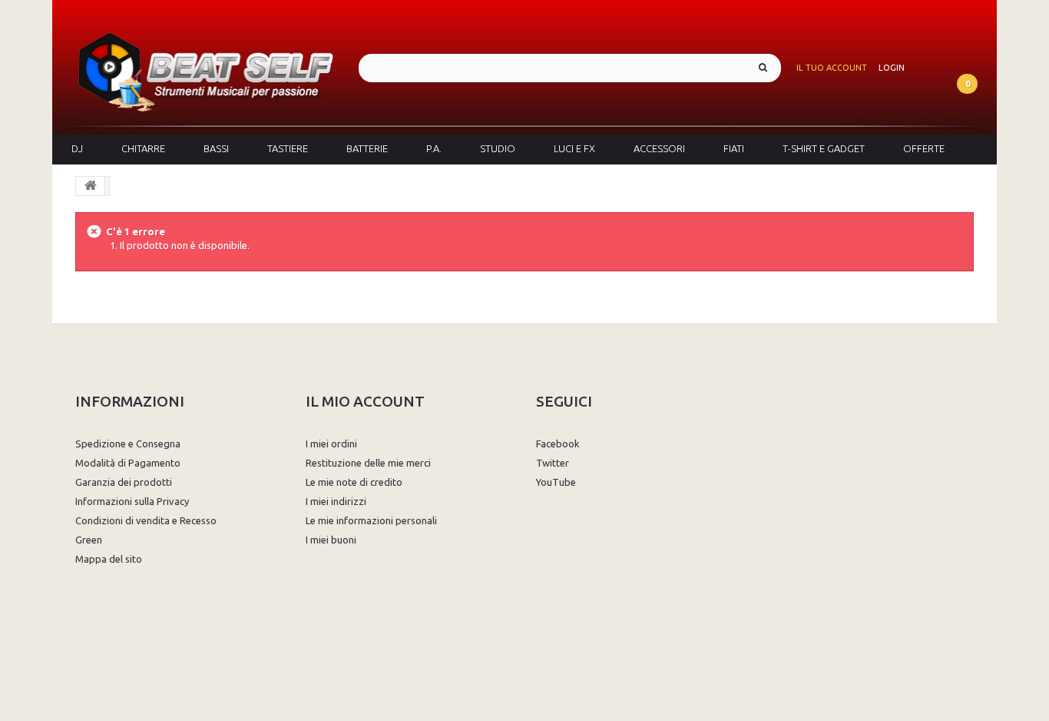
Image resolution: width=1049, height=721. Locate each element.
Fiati (733, 148)
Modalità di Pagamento (127, 462)
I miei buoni (331, 539)
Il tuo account (831, 67)
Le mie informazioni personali (371, 520)
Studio (497, 148)
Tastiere (287, 148)
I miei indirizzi (336, 501)
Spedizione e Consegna (127, 443)
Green (88, 539)
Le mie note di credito (354, 482)
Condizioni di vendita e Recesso (146, 520)
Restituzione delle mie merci (368, 462)
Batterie (367, 148)
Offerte (924, 148)
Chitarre (143, 148)
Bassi (216, 148)
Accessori (659, 148)
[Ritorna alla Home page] (90, 186)
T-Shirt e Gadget (824, 148)
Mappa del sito (108, 558)
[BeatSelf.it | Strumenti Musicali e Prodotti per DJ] (205, 67)
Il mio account (365, 401)
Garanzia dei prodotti (123, 482)
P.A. (434, 148)
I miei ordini (331, 443)
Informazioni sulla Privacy (132, 501)
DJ (77, 148)
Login (892, 67)
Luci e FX (574, 148)
